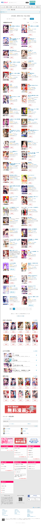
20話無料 (30, 126)
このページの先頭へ (37, 507)
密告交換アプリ (30, 141)
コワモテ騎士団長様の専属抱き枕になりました (20, 469)
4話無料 (11, 69)
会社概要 (28, 514)
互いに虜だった (30, 50)
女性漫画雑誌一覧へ (23, 456)
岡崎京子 (30, 450)
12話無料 (11, 34)
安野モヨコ (31, 452)
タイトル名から (11, 423)
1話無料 (30, 235)
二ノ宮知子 (31, 448)
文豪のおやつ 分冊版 (19, 464)
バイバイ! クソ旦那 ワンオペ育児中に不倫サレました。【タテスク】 (15, 240)
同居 (3, 464)
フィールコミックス (19, 454)
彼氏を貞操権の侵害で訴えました (33, 130)
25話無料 (11, 172)
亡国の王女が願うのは (13, 296)
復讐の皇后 (30, 162)
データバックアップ (17, 514)
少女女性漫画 (7, 428)
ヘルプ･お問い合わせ (5, 515)
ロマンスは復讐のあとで (13, 151)
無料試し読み (12, 269)
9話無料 (30, 246)
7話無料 (11, 182)
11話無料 (30, 34)
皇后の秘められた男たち (13, 175)
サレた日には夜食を (13, 263)
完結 (37, 22)
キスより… (4, 468)
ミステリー (4, 483)
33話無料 (27, 400)
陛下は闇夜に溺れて (31, 73)
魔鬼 (10, 217)
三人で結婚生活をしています (14, 207)
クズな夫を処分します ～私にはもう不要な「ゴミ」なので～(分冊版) (15, 131)
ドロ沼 (3, 488)
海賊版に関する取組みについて (31, 516)
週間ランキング (32, 466)
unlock (11, 84)
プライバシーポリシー (30, 513)
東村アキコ (31, 454)
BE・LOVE (18, 448)
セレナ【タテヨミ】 (31, 175)
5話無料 (30, 46)
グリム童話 (4, 466)
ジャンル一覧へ (10, 450)
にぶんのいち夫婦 (12, 141)
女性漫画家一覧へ (37, 458)
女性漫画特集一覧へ (10, 470)
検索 (27, 2)
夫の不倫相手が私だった (32, 38)
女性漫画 (8, 9)
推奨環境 (16, 513)
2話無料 (11, 126)
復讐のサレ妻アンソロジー (14, 250)
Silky (16, 450)
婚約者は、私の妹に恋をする (32, 275)
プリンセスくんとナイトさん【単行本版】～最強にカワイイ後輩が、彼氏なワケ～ (20, 475)
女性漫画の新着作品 (23, 478)
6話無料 (11, 47)
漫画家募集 (28, 515)
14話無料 (30, 214)
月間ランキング (32, 468)
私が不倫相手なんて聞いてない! (33, 196)
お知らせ (3, 514)
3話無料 (30, 68)
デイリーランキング (32, 464)
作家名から (29, 423)
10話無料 (30, 79)
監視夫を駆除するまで (13, 50)
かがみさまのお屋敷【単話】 (21, 466)
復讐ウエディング (12, 276)
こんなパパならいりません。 (14, 196)
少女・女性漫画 (5, 448)
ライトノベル (7, 433)
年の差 (3, 490)
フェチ (3, 492)
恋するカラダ (18, 452)
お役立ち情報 (4, 513)
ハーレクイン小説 (25, 433)
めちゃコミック (3, 9)
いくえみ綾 (31, 456)
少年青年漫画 (25, 428)
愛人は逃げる (30, 217)
